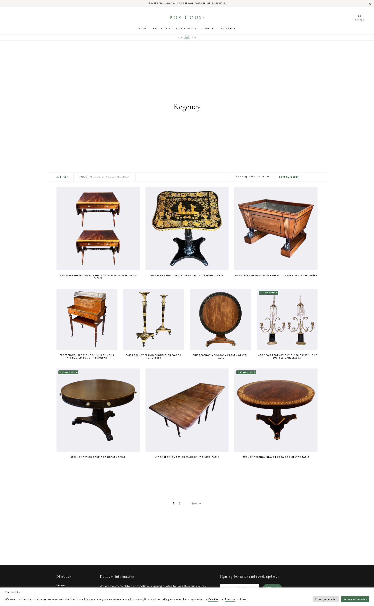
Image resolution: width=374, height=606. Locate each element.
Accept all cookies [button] (355, 599)
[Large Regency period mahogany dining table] (187, 410)
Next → (196, 503)
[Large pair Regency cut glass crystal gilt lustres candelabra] (287, 319)
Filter (64, 176)
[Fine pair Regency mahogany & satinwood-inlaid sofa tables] (98, 228)
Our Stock (184, 28)
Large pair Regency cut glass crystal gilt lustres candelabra (287, 356)
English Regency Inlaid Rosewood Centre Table (276, 456)
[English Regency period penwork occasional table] (187, 228)
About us (160, 28)
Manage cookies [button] (326, 599)
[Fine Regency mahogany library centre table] (220, 319)
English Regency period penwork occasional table (187, 275)
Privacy (230, 599)
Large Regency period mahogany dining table (187, 456)
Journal (208, 28)
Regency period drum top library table (98, 456)
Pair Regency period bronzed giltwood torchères (154, 356)
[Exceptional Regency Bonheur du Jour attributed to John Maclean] (87, 319)
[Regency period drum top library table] (98, 410)
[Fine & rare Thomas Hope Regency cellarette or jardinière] (276, 228)
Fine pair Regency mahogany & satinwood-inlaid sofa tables (98, 277)
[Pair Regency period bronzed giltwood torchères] (153, 319)
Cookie (213, 599)
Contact (228, 28)
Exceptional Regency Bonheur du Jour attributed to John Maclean (87, 356)
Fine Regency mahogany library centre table (220, 356)
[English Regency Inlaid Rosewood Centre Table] (276, 410)
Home (142, 28)
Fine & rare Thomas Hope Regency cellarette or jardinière (276, 275)
